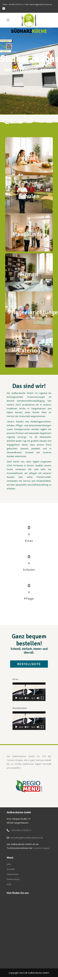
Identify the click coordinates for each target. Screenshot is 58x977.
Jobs (9, 864)
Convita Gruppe (41, 847)
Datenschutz (13, 879)
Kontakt (11, 869)
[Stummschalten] (38, 698)
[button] (29, 692)
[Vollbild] (42, 698)
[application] (29, 691)
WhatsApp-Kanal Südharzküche (5, 51)
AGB (9, 884)
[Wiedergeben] (16, 698)
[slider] (27, 698)
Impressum (12, 874)
